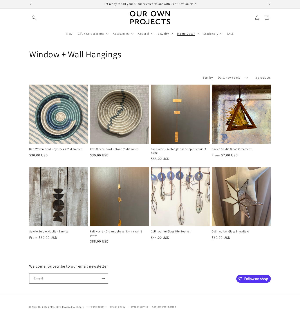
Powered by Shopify (73, 306)
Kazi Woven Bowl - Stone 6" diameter (114, 149)
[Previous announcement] (31, 4)
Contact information (164, 306)
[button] (34, 17)
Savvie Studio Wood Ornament (231, 149)
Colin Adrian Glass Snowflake (230, 231)
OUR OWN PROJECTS (49, 306)
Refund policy (97, 306)
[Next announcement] (269, 4)
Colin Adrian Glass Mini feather (171, 231)
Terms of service (138, 306)
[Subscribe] (103, 278)
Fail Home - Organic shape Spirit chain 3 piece (116, 233)
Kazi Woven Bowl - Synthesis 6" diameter (55, 149)
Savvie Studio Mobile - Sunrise (48, 231)
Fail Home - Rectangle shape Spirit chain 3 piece (178, 151)
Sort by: (208, 78)
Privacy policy (117, 306)
